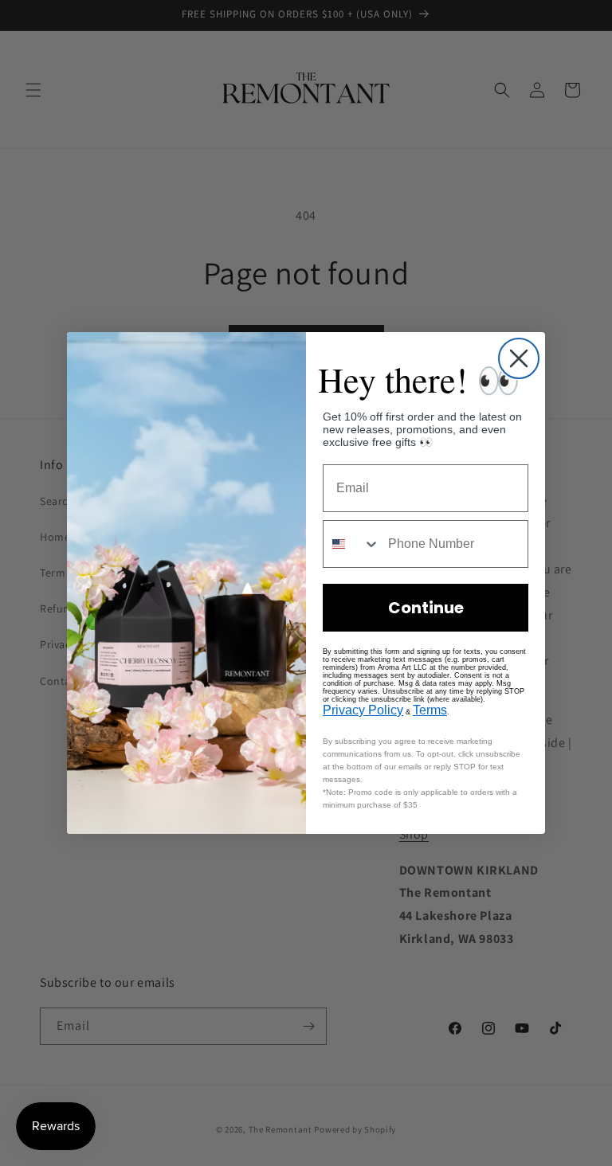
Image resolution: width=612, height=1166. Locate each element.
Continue (426, 608)
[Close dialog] (519, 358)
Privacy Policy (363, 710)
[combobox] (352, 544)
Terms (430, 710)
